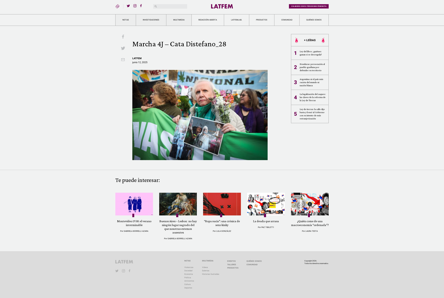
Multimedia (179, 20)
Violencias (188, 267)
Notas (125, 20)
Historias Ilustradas (210, 274)
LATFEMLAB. (236, 20)
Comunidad (286, 20)
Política (187, 277)
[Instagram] (134, 5)
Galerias (205, 271)
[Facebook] (141, 5)
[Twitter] (128, 5)
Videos (205, 267)
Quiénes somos (314, 20)
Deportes (188, 288)
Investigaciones (151, 20)
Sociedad (188, 271)
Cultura (187, 284)
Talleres (231, 264)
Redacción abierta (207, 20)
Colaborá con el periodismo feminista (308, 6)
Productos (261, 20)
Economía (188, 274)
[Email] (123, 60)
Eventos (231, 261)
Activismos (189, 281)
